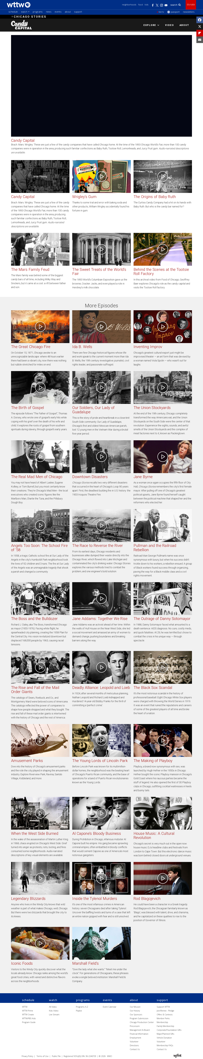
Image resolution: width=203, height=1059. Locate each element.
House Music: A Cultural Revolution (154, 835)
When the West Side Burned (34, 833)
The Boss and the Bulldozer (34, 618)
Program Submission (139, 1018)
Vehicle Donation (164, 1037)
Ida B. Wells (82, 346)
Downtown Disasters (90, 476)
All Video (53, 1006)
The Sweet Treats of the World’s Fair (99, 271)
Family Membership (165, 1026)
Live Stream (54, 1014)
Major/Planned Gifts (165, 1034)
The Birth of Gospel (27, 407)
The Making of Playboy (153, 760)
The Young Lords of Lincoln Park (100, 760)
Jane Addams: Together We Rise (99, 618)
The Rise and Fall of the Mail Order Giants (35, 689)
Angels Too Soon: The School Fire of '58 (39, 547)
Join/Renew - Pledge (165, 1010)
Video (169, 25)
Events (58, 11)
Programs (38, 11)
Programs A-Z (82, 1006)
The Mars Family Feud (30, 269)
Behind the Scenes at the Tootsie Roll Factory (161, 271)
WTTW (24, 1006)
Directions (134, 1045)
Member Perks (163, 1018)
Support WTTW (163, 1006)
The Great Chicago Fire (30, 346)
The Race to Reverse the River (97, 545)
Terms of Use (42, 1056)
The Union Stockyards (152, 407)
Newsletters (188, 11)
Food (140, 4)
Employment (135, 1037)
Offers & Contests (165, 1014)
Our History (135, 1010)
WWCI (109, 1056)
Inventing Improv (148, 346)
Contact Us (135, 1049)
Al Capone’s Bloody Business (96, 833)
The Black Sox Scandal (153, 687)
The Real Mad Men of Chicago (36, 476)
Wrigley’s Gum (84, 196)
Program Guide (28, 1022)
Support (78, 11)
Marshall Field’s (85, 963)
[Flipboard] (199, 33)
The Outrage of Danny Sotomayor (162, 618)
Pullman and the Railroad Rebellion (155, 547)
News (48, 11)
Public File (56, 1056)
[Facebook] (199, 20)
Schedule (13, 11)
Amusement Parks (27, 760)
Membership (162, 1022)
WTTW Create (28, 1014)
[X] (199, 26)
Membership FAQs (165, 1045)
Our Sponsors (136, 1014)
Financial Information (139, 1034)
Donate (191, 4)
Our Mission (135, 1006)
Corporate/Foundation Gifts (169, 1030)
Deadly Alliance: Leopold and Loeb (101, 687)
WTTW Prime (27, 1010)
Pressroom (135, 1026)
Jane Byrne (143, 476)
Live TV (161, 11)
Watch (24, 11)
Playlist (79, 1010)
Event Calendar (109, 1006)
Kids (146, 4)
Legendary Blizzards (28, 898)
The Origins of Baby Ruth (155, 196)
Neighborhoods (129, 4)
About (68, 11)
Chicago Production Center (142, 1022)
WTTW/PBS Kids (29, 1018)
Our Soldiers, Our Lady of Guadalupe (93, 409)
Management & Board (140, 1030)
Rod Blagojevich (147, 898)
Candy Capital (23, 196)
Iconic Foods (22, 963)
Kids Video (53, 1010)
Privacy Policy (27, 1056)
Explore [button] (149, 25)
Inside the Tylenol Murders (94, 898)
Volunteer (134, 1041)
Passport (175, 11)
